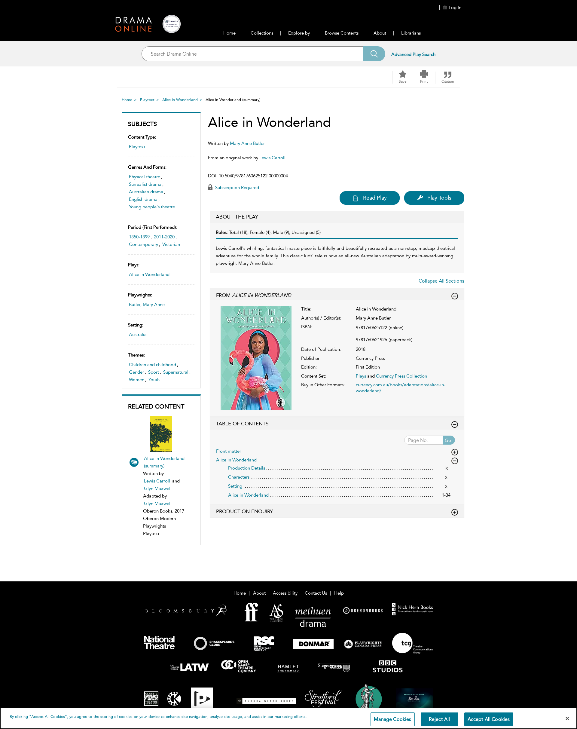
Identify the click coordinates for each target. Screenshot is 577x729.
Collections (262, 33)
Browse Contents (342, 33)
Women (136, 379)
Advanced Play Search (413, 54)
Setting (235, 486)
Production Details (246, 468)
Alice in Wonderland (180, 99)
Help (339, 593)
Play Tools (439, 198)
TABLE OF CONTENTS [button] (242, 424)
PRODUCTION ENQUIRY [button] (244, 511)
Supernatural (175, 372)
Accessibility (285, 593)
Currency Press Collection (401, 376)
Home (229, 33)
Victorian (171, 244)
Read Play (375, 198)
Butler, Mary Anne (147, 304)
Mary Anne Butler (247, 143)
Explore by (299, 33)
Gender (136, 372)
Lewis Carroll (157, 481)
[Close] (567, 718)
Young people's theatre (152, 207)
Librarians (411, 33)
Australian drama (146, 192)
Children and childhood (152, 364)
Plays (361, 376)
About (380, 33)
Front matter (228, 451)
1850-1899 (139, 237)
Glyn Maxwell (158, 488)
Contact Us (316, 593)
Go (448, 440)
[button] (424, 77)
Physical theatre (144, 176)
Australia (138, 334)
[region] (288, 718)
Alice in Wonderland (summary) (164, 462)
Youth (154, 379)
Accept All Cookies (489, 719)
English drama (143, 199)
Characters (238, 477)
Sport (153, 372)
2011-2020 (164, 237)
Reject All (439, 719)
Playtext (147, 99)
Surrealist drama (145, 184)
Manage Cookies (392, 719)
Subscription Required (236, 187)
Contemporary (143, 244)
